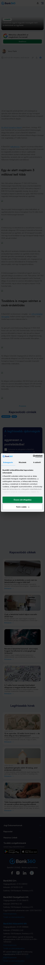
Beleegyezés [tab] (8, 462)
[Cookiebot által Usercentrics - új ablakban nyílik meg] (32, 456)
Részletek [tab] (22, 462)
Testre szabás (21, 507)
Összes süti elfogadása (22, 500)
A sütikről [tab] (37, 462)
